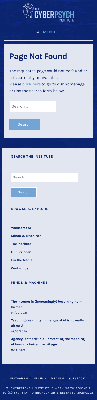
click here (31, 84)
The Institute (21, 244)
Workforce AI (21, 228)
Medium (57, 378)
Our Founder (21, 252)
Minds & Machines (26, 236)
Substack (76, 378)
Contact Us (19, 268)
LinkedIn (39, 378)
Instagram (19, 378)
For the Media (22, 260)
